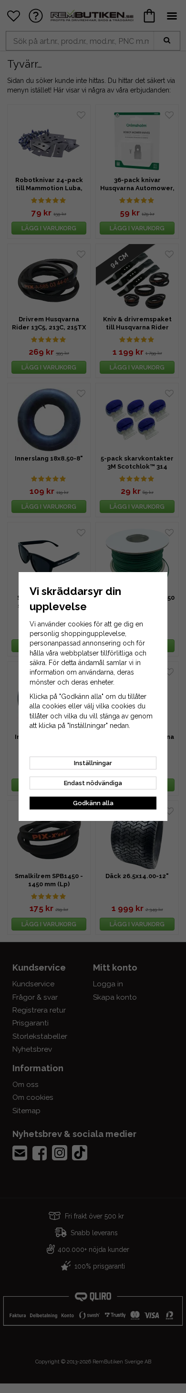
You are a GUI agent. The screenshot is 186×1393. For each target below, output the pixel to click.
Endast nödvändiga (93, 783)
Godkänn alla (93, 803)
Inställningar (93, 763)
